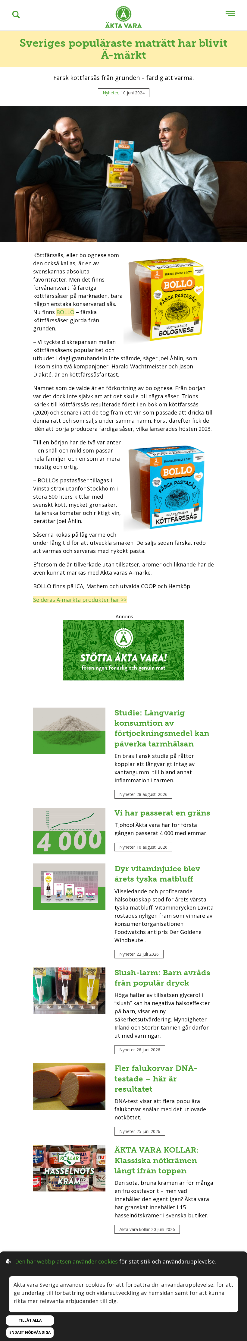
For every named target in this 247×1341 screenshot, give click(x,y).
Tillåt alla (30, 1320)
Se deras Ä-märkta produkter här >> (80, 599)
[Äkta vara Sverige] (123, 18)
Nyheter (110, 93)
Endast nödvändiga (30, 1332)
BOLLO (65, 312)
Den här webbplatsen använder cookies (66, 1261)
